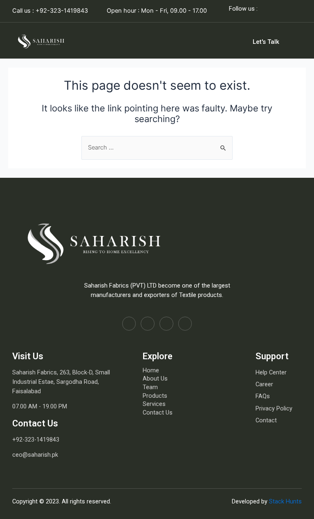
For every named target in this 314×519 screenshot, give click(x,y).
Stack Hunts (285, 501)
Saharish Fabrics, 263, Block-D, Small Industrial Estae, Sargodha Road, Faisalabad (61, 382)
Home (151, 370)
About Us (155, 378)
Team (150, 387)
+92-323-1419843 (35, 439)
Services (154, 404)
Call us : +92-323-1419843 (50, 10)
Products (155, 395)
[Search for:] (157, 147)
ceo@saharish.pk (35, 454)
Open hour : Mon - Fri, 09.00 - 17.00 (157, 10)
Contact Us (158, 412)
